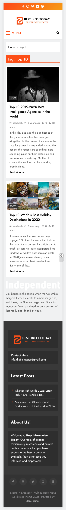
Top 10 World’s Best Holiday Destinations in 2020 (30, 217)
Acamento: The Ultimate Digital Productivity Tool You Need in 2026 (35, 404)
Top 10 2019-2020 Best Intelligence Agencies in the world (30, 111)
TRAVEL (13, 206)
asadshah (18, 123)
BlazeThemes (32, 501)
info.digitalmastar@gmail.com (28, 360)
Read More (15, 172)
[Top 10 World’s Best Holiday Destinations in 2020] (33, 196)
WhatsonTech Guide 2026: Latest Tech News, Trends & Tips (33, 393)
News (13, 98)
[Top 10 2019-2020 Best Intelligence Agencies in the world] (33, 84)
